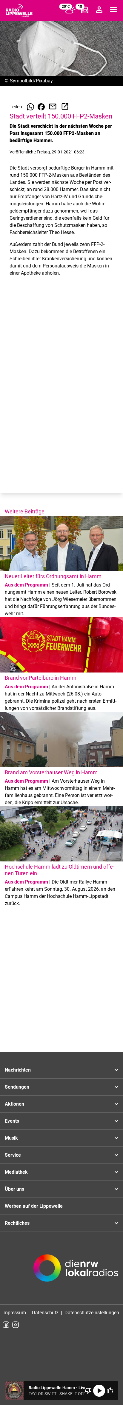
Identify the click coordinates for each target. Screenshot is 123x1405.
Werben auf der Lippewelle (34, 1206)
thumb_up (109, 1390)
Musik (11, 1138)
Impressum (14, 1312)
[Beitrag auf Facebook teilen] (41, 106)
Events (12, 1121)
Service (13, 1155)
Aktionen (14, 1104)
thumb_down (88, 1390)
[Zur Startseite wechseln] (19, 10)
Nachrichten (18, 1070)
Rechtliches (17, 1223)
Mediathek (16, 1172)
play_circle (99, 1391)
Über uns (14, 1189)
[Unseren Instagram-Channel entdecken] (15, 1324)
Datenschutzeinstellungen (91, 1312)
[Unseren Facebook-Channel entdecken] (6, 1324)
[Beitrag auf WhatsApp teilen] (30, 106)
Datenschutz (45, 1312)
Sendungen (17, 1087)
